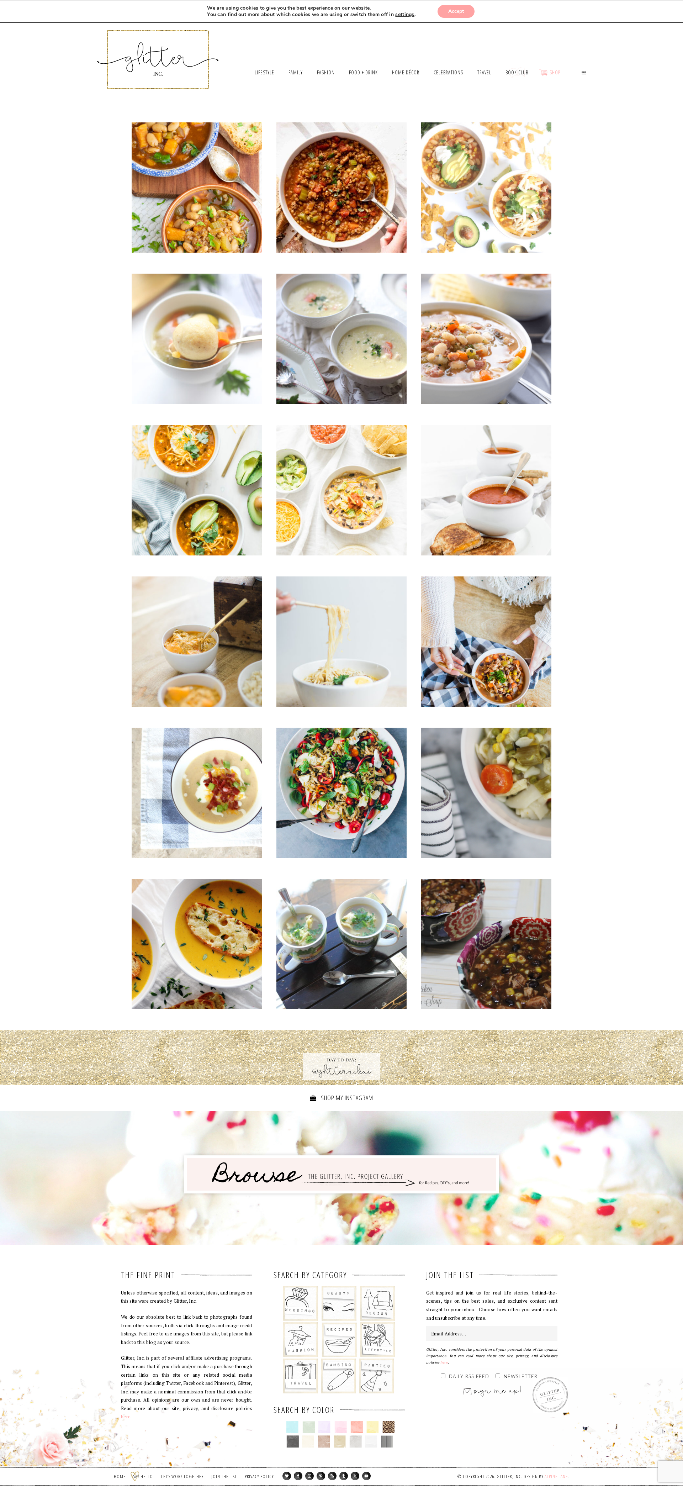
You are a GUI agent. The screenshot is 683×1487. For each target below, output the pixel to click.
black (292, 1441)
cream (308, 1441)
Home (120, 1476)
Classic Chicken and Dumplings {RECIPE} (486, 793)
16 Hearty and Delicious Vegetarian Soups (197, 187)
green (308, 1427)
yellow (372, 1427)
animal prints (388, 1427)
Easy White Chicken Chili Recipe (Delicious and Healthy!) (486, 187)
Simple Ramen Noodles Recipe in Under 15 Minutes (341, 642)
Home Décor (377, 1303)
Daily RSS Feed (469, 1377)
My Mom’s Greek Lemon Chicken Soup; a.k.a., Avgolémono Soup (341, 339)
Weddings (300, 1303)
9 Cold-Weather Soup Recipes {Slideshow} (197, 946)
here (126, 1416)
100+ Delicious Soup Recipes (486, 340)
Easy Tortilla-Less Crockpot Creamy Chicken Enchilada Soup (341, 492)
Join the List (224, 1476)
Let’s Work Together (182, 1476)
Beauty (339, 1303)
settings (404, 14)
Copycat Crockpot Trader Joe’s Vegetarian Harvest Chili (197, 490)
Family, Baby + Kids (338, 1376)
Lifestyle (377, 1339)
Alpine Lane (556, 1476)
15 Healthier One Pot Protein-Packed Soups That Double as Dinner (341, 189)
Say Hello (143, 1476)
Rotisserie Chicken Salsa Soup (486, 946)
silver (355, 1441)
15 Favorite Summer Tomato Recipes (341, 795)
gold (340, 1441)
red (356, 1427)
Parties (376, 1376)
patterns (387, 1441)
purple (324, 1427)
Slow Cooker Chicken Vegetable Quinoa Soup (486, 643)
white (371, 1441)
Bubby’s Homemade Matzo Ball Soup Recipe (197, 340)
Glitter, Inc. (158, 50)
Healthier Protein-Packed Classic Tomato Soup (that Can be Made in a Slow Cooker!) (486, 490)
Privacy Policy (259, 1476)
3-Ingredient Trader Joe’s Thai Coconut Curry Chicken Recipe (197, 643)
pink (340, 1427)
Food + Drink (339, 1339)
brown (324, 1441)
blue (292, 1427)
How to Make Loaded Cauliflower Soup (197, 793)
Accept (456, 11)
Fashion (300, 1339)
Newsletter (521, 1377)
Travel (300, 1376)
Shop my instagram (346, 1097)
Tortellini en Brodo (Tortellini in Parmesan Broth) (341, 944)
